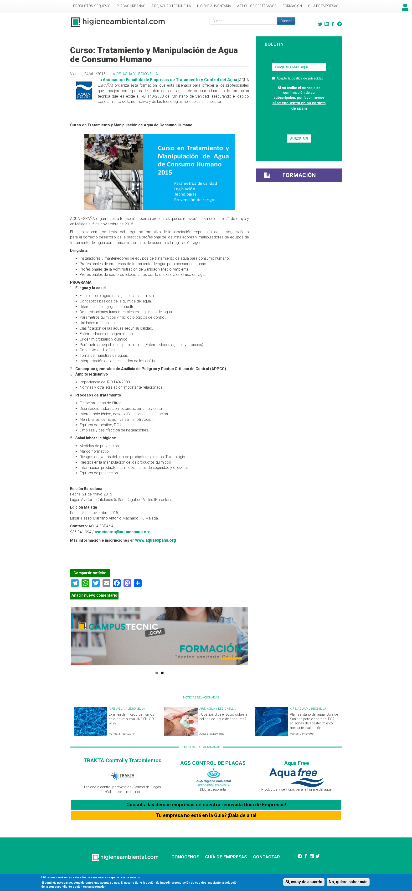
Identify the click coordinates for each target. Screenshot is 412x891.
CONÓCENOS (185, 857)
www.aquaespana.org (155, 540)
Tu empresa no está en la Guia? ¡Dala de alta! (206, 815)
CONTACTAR (266, 857)
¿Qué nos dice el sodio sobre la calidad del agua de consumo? (223, 717)
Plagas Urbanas (131, 6)
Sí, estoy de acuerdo (303, 882)
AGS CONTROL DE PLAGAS (213, 763)
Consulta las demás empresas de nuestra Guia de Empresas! (206, 804)
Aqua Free (296, 763)
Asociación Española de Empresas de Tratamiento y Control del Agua (170, 79)
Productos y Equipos (91, 6)
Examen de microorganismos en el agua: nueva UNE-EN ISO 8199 (131, 719)
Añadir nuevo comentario (94, 595)
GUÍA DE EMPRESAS (226, 857)
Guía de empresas (323, 6)
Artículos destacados (257, 6)
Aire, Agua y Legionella (171, 6)
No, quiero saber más (348, 882)
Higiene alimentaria (214, 6)
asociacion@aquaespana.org (122, 532)
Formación (292, 6)
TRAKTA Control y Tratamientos (122, 760)
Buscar (286, 21)
